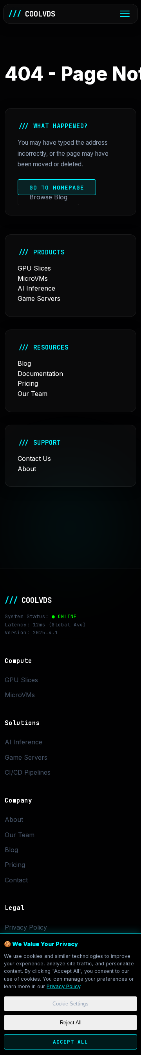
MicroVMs (33, 278)
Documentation (40, 373)
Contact (16, 880)
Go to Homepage (56, 187)
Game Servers (39, 298)
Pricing (28, 383)
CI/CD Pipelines (28, 772)
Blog (24, 363)
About (27, 469)
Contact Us (34, 458)
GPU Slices (34, 268)
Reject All (70, 1023)
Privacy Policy (63, 986)
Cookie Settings (70, 1004)
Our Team (32, 394)
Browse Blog (48, 197)
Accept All (70, 1041)
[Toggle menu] (125, 13)
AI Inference (36, 288)
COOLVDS (31, 14)
